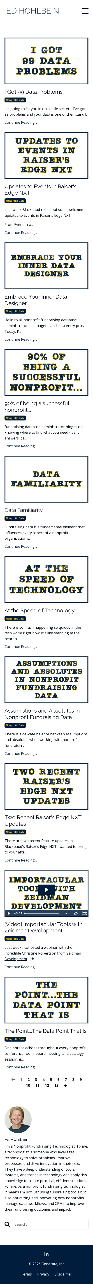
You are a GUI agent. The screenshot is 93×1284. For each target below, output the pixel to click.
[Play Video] (8, 913)
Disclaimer (63, 1274)
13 (56, 1085)
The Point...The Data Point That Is (45, 1031)
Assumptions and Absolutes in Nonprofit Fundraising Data (42, 714)
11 (37, 1085)
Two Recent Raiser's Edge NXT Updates (43, 820)
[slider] (43, 913)
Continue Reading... (21, 122)
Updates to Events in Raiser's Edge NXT (41, 189)
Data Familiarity (24, 510)
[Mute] (67, 913)
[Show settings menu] (76, 913)
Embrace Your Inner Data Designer (36, 300)
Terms (26, 1274)
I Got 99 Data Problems (34, 92)
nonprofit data (15, 100)
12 (47, 1085)
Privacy (43, 1274)
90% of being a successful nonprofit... (37, 406)
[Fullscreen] (84, 913)
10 (28, 1085)
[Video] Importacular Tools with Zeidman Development (44, 927)
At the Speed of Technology (39, 610)
